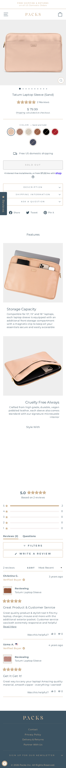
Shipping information (33, 194)
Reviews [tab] (10, 537)
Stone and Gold (28, 131)
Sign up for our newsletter (32, 755)
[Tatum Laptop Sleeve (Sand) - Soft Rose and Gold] (10, 470)
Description (33, 187)
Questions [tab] (29, 537)
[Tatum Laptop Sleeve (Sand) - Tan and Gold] (18, 470)
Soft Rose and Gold (19, 131)
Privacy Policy (33, 734)
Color (33, 125)
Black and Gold (46, 131)
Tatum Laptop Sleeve (28, 592)
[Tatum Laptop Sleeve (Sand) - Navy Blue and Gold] (16, 473)
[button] (33, 102)
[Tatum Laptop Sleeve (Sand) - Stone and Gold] (14, 470)
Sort (31, 568)
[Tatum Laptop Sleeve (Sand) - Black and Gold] (22, 470)
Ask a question (33, 201)
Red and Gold (55, 131)
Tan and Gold (37, 131)
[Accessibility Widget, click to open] (4, 763)
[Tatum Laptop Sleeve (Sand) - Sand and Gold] (6, 470)
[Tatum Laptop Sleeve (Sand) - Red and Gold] (12, 473)
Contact (33, 729)
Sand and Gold (11, 131)
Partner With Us (33, 744)
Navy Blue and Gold (33, 142)
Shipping (20, 112)
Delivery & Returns (33, 739)
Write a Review (40, 554)
